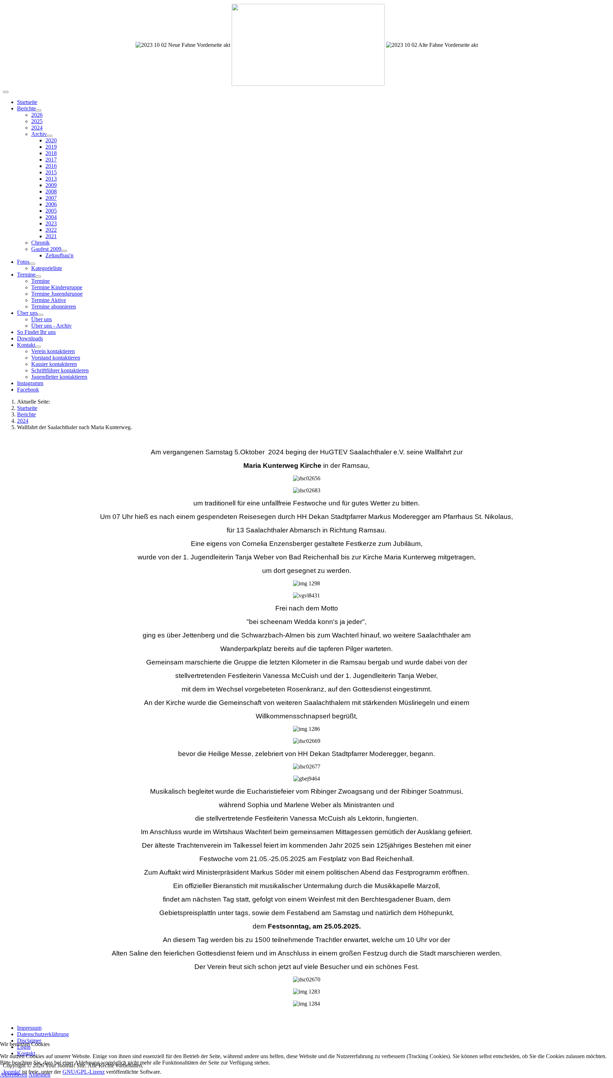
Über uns (27, 313)
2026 (37, 115)
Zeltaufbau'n (59, 255)
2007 (51, 198)
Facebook (28, 390)
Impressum (29, 1028)
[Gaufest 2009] (64, 251)
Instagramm (30, 383)
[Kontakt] (38, 347)
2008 (51, 191)
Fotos (23, 262)
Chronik (40, 243)
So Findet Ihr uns (36, 332)
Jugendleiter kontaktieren (59, 377)
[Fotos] (32, 264)
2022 (51, 230)
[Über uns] (40, 315)
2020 (51, 140)
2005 (51, 211)
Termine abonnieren (53, 306)
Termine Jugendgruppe (57, 294)
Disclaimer (29, 1041)
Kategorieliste (46, 268)
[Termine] (38, 276)
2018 (51, 153)
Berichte (26, 108)
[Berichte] (39, 110)
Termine (26, 275)
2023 (51, 223)
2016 (51, 166)
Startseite (27, 102)
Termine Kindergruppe (56, 287)
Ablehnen (39, 1075)
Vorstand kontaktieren (55, 358)
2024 (37, 128)
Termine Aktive (48, 300)
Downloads (30, 338)
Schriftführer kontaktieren (60, 370)
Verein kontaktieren (53, 351)
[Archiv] (50, 136)
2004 (51, 217)
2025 (37, 121)
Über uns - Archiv (51, 326)
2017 (51, 160)
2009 (51, 185)
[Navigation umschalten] (6, 92)
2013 (51, 179)
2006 (51, 204)
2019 (51, 147)
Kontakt (26, 345)
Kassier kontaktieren (54, 364)
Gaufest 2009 (46, 249)
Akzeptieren (13, 1075)
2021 (51, 236)
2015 (51, 172)
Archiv (39, 134)
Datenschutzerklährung (43, 1034)
